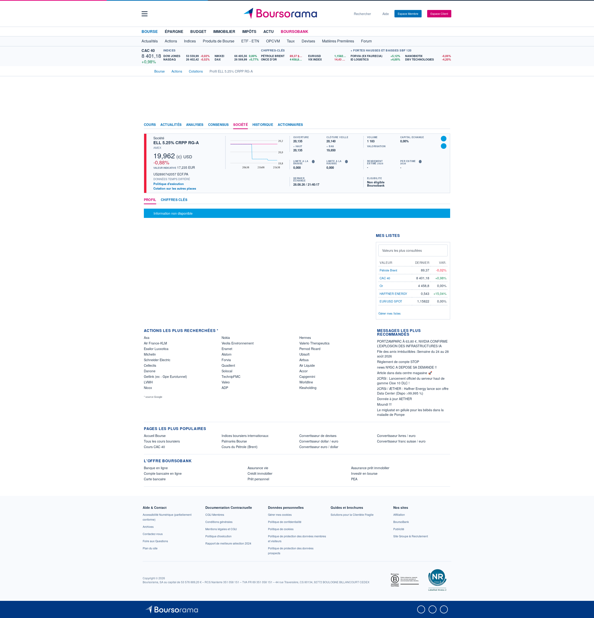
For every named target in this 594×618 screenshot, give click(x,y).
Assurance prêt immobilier (370, 467)
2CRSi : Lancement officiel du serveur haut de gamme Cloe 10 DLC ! (411, 380)
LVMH (148, 382)
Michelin (150, 354)
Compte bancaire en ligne (163, 473)
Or (381, 286)
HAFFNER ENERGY (393, 293)
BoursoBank (294, 31)
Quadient (228, 365)
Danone (149, 371)
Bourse (150, 31)
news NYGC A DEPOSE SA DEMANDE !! (407, 367)
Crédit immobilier (260, 473)
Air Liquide (307, 365)
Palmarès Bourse (234, 441)
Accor (303, 371)
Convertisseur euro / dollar (318, 446)
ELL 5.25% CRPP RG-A (176, 143)
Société (240, 125)
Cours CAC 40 (154, 446)
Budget (198, 31)
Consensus (218, 125)
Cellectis (150, 365)
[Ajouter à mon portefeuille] (443, 138)
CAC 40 (148, 50)
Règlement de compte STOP (398, 361)
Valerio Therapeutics (314, 343)
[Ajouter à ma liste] (443, 146)
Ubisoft (304, 354)
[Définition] (313, 161)
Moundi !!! (384, 404)
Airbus (304, 359)
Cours (150, 125)
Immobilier (224, 31)
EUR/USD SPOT (391, 301)
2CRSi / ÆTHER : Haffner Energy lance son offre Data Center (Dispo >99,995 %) (413, 390)
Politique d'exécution (168, 184)
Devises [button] (308, 41)
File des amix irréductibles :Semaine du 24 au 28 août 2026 (413, 353)
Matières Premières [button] (338, 41)
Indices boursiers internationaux (245, 435)
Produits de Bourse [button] (218, 41)
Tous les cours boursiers (162, 441)
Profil (150, 200)
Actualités (170, 125)
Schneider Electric (157, 359)
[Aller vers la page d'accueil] (295, 14)
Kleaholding (307, 387)
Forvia (226, 359)
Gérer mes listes (389, 313)
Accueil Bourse (155, 435)
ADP (225, 387)
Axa (146, 337)
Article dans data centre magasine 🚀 (404, 372)
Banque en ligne (156, 467)
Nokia (226, 337)
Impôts (249, 31)
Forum (366, 41)
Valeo (226, 382)
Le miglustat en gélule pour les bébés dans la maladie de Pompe (410, 412)
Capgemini (307, 376)
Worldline (306, 382)
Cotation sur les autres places (174, 188)
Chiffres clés (174, 200)
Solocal (227, 371)
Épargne (174, 31)
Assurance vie (258, 467)
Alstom (227, 354)
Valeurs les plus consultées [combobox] (402, 250)
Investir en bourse (364, 473)
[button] (144, 13)
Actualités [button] (150, 41)
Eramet (227, 348)
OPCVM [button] (273, 41)
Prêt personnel (258, 479)
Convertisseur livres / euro (396, 435)
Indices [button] (190, 41)
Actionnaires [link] (290, 125)
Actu (268, 31)
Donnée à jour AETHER (394, 398)
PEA (354, 479)
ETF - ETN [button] (250, 41)
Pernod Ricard (309, 348)
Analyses (194, 125)
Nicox (148, 387)
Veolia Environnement (238, 343)
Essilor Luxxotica (156, 348)
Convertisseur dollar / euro (318, 441)
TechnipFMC (231, 376)
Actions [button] (171, 41)
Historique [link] (262, 125)
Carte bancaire (155, 479)
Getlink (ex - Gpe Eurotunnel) (165, 376)
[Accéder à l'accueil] (146, 70)
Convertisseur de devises (317, 435)
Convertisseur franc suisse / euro (401, 441)
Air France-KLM (155, 343)
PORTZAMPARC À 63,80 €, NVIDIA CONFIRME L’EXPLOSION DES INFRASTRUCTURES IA (412, 343)
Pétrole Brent (388, 270)
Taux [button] (291, 41)
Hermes (305, 337)
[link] (148, 527)
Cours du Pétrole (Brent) (240, 446)
